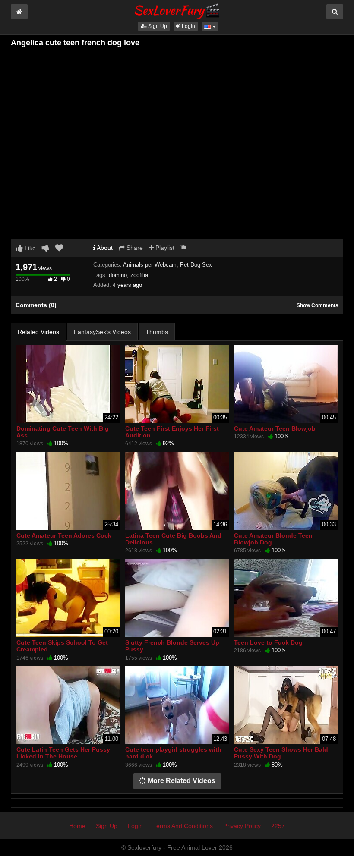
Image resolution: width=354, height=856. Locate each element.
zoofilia (139, 275)
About (104, 247)
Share (134, 247)
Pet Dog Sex (196, 264)
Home (77, 825)
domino (118, 275)
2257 (278, 825)
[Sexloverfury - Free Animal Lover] (177, 9)
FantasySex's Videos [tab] (102, 331)
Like (29, 248)
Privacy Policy (242, 825)
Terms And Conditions (183, 825)
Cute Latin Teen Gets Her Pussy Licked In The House (63, 753)
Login (187, 26)
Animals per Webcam (150, 264)
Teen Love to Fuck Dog (268, 642)
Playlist (164, 247)
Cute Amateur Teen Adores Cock (63, 535)
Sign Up (157, 26)
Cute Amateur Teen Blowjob (275, 428)
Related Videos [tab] (38, 331)
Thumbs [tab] (156, 331)
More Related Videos (180, 780)
